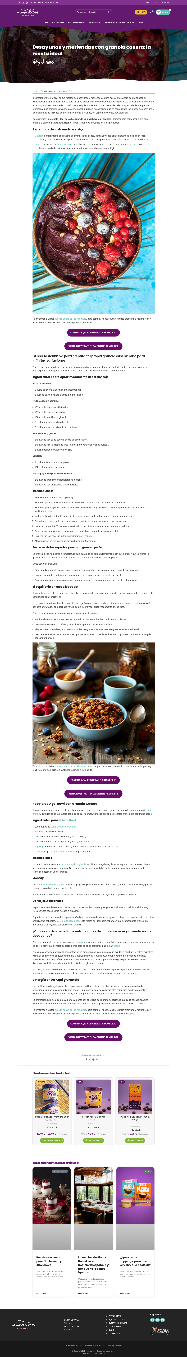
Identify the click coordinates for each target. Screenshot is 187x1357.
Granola (39, 136)
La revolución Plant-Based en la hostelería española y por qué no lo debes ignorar (93, 1265)
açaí (37, 942)
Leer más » (41, 1293)
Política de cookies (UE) (74, 1346)
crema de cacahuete (68, 921)
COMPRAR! (140, 12)
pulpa (136, 144)
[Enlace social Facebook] (19, 3)
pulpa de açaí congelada (63, 826)
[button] (93, 1140)
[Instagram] (157, 1320)
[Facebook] (152, 1320)
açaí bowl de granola (53, 884)
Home (36, 91)
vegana (116, 946)
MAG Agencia (99, 1353)
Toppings (39, 846)
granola (48, 593)
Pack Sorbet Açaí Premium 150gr (52, 1116)
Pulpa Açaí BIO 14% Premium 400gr (135, 1118)
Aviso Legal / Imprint (114, 1346)
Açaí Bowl (69, 820)
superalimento (64, 144)
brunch (150, 810)
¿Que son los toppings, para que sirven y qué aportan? (135, 1261)
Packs (56, 1120)
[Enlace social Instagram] (23, 3)
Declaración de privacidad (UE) (94, 1346)
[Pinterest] (162, 1320)
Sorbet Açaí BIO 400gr (93, 1116)
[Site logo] (28, 12)
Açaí (37, 144)
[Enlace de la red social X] (90, 1060)
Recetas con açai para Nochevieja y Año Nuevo (49, 1261)
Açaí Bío (49, 1120)
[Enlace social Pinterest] (27, 3)
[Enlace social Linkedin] (97, 1060)
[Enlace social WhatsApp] (100, 1060)
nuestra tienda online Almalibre (70, 319)
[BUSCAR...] (109, 12)
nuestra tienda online (63, 851)
